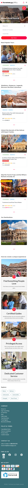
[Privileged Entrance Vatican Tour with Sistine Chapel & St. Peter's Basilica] (14, 61)
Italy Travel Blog (5, 410)
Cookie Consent (5, 434)
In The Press (4, 412)
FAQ (2, 414)
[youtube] (3, 455)
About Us (3, 409)
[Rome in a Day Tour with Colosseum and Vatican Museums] (14, 106)
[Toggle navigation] (26, 2)
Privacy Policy (4, 432)
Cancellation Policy (6, 429)
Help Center (4, 416)
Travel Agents (4, 420)
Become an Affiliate (6, 421)
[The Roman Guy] (9, 2)
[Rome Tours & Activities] (14, 232)
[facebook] (9, 455)
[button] (4, 391)
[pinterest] (21, 455)
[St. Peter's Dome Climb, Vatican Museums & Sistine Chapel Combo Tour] (14, 151)
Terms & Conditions (6, 431)
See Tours (14, 37)
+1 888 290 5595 (13, 443)
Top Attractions (5, 418)
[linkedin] (3, 457)
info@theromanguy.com (10, 445)
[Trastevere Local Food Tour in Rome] (14, 194)
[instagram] (15, 455)
